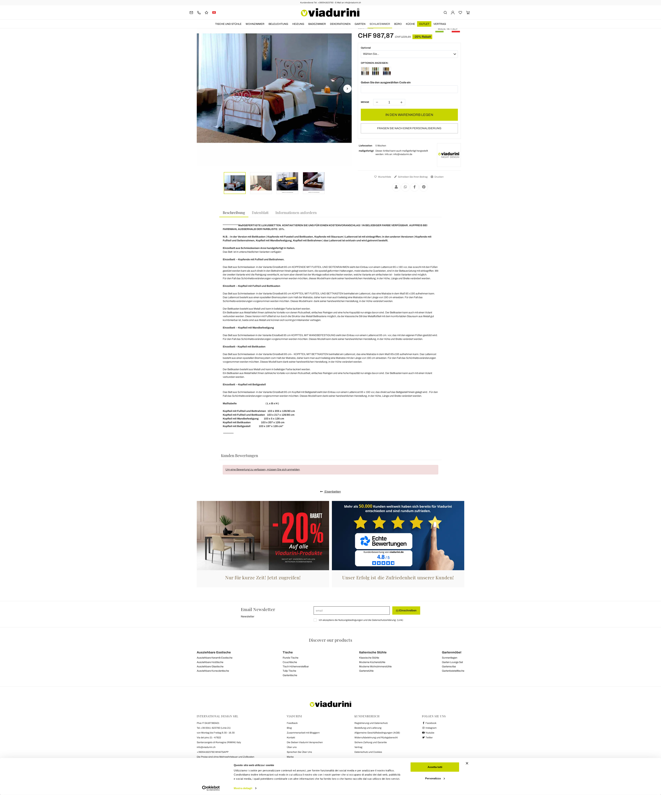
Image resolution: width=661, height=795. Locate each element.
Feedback (292, 723)
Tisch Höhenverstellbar (296, 666)
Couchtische (290, 662)
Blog (289, 728)
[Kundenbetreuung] (199, 12)
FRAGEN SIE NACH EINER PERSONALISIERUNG (409, 128)
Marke (290, 757)
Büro (398, 24)
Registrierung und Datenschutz (371, 723)
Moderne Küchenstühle (372, 662)
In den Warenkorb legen (409, 115)
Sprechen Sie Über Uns (299, 752)
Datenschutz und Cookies (368, 752)
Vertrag (439, 24)
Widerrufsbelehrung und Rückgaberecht (376, 737)
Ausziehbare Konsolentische (213, 670)
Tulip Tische (289, 670)
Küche (410, 24)
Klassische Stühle (369, 657)
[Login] (453, 12)
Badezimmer (317, 24)
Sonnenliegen (449, 657)
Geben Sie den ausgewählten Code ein (386, 82)
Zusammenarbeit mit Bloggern (303, 732)
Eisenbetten (332, 491)
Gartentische (290, 675)
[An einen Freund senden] (396, 187)
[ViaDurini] (330, 12)
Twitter (429, 737)
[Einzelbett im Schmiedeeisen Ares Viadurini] (365, 71)
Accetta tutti (435, 767)
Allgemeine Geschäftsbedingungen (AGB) (377, 732)
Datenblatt (260, 212)
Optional (366, 48)
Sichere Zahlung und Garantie (370, 742)
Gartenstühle (366, 670)
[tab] (233, 212)
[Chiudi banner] (467, 763)
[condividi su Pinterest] (423, 187)
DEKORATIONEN (340, 24)
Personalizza (433, 778)
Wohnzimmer (255, 24)
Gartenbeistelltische (453, 670)
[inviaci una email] (191, 12)
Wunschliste (384, 177)
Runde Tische (290, 657)
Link (400, 620)
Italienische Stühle (373, 652)
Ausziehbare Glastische (210, 666)
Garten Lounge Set (452, 662)
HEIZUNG (298, 24)
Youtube (429, 732)
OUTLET (424, 24)
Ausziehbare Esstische (214, 652)
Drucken (439, 177)
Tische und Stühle (228, 24)
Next (347, 89)
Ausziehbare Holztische (210, 662)
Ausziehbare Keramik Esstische (214, 657)
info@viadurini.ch (206, 747)
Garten (360, 24)
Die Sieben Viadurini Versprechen (305, 742)
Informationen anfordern (296, 212)
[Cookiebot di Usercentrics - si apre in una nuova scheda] (211, 788)
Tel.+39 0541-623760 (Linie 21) (214, 728)
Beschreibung (234, 212)
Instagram (431, 728)
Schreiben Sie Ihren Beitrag (412, 177)
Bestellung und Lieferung (367, 728)
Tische (288, 652)
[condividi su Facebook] (414, 187)
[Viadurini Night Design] (449, 155)
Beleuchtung (278, 24)
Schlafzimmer (380, 24)
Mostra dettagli (243, 788)
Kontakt (291, 737)
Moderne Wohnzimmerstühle (375, 666)
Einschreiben (408, 610)
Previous (201, 89)
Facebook (430, 723)
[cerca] (445, 12)
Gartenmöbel (451, 652)
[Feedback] (206, 12)
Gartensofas (449, 666)
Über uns (292, 747)
